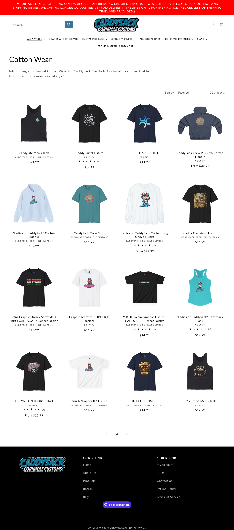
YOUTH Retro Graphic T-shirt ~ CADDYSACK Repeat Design (144, 318)
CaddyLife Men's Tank (34, 153)
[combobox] (41, 24)
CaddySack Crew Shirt (89, 233)
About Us (89, 472)
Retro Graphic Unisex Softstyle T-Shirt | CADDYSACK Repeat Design (34, 318)
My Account (165, 464)
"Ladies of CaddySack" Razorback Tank (200, 318)
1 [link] (107, 433)
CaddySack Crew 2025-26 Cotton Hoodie (200, 154)
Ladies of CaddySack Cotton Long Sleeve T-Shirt (144, 235)
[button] (36, 39)
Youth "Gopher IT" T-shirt (89, 401)
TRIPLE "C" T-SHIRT (144, 153)
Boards (88, 488)
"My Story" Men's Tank (200, 401)
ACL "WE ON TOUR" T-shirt (33, 401)
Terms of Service (168, 497)
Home (87, 464)
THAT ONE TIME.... (144, 401)
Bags (86, 497)
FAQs (160, 472)
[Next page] (127, 434)
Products (89, 480)
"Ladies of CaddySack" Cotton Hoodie (34, 235)
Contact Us (165, 480)
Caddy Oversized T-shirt (200, 233)
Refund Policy (166, 488)
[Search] (69, 24)
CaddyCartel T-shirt (89, 153)
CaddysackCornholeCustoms (128, 528)
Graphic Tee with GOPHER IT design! (89, 318)
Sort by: (170, 92)
